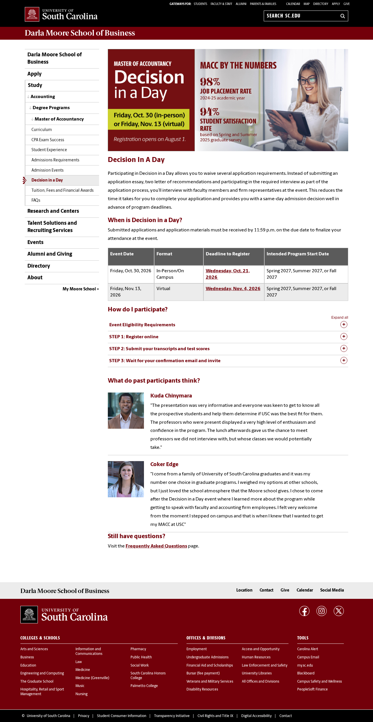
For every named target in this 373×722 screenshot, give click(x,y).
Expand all (339, 317)
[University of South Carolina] (64, 614)
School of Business (80, 33)
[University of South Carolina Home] (61, 14)
